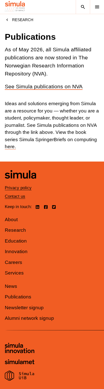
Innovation (16, 251)
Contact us (15, 196)
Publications (18, 296)
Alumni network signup (29, 318)
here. (10, 146)
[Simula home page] (20, 182)
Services (14, 273)
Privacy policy (18, 187)
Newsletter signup (24, 307)
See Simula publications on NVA (44, 87)
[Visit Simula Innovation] (19, 349)
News (11, 286)
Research (22, 20)
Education (16, 241)
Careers (13, 262)
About (11, 219)
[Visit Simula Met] (19, 362)
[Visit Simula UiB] (19, 376)
